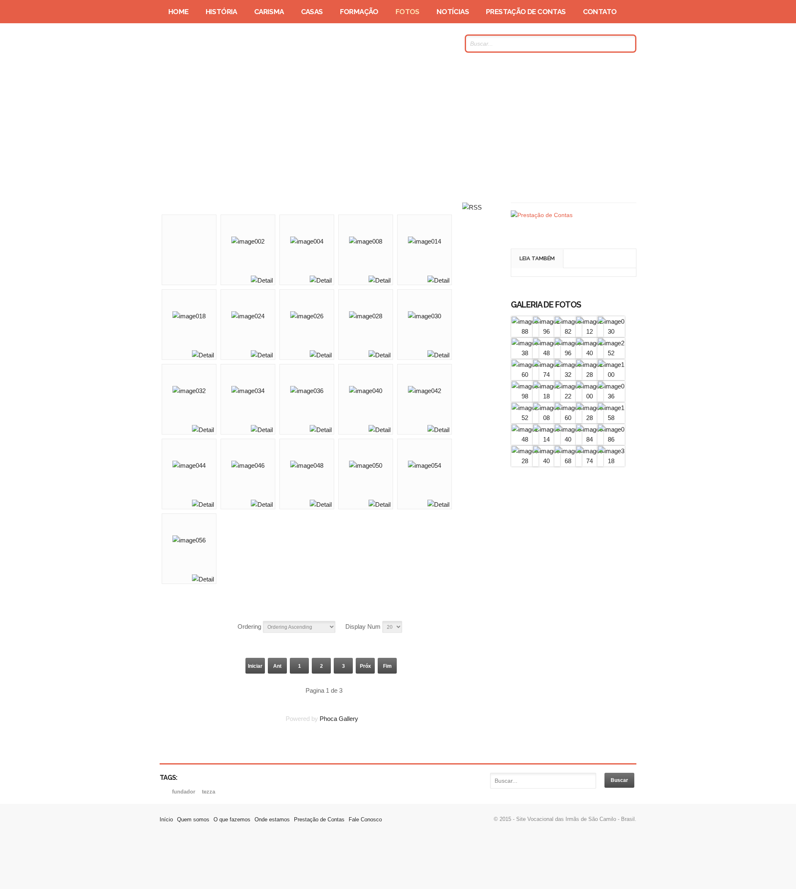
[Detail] (262, 280)
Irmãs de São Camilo (240, 43)
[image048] (546, 353)
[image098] (525, 396)
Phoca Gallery (339, 718)
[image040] (568, 439)
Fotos (408, 11)
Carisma (269, 11)
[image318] (611, 460)
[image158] (611, 417)
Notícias (453, 11)
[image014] (546, 439)
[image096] (568, 353)
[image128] (589, 374)
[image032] (568, 374)
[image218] (546, 396)
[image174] (546, 374)
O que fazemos (232, 819)
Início (166, 819)
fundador (184, 792)
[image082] (568, 331)
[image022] (568, 396)
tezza (208, 792)
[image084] (589, 439)
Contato (600, 11)
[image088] (525, 331)
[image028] (589, 417)
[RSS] (472, 207)
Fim (387, 666)
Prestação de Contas (526, 11)
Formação (359, 11)
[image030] (611, 331)
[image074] (589, 460)
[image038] (525, 353)
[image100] (611, 374)
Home (178, 11)
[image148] (525, 439)
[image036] (611, 396)
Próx (365, 666)
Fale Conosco (365, 819)
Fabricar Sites (398, 862)
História (221, 11)
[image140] (589, 353)
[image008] (546, 417)
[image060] (525, 374)
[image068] (568, 460)
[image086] (611, 439)
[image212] (589, 331)
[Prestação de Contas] (542, 215)
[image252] (611, 353)
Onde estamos (272, 819)
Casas (312, 11)
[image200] (589, 396)
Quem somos (193, 819)
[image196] (546, 331)
